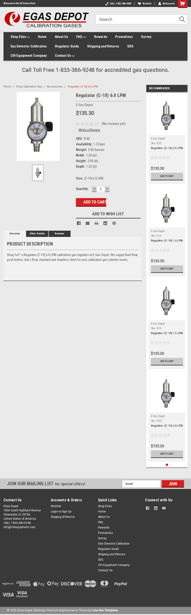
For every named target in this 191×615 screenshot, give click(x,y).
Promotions (124, 37)
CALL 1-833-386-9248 (120, 3)
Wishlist (147, 3)
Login (54, 511)
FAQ (79, 37)
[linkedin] (155, 508)
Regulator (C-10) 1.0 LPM (167, 240)
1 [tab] (167, 465)
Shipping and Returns (103, 46)
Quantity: (82, 189)
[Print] (96, 223)
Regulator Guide (67, 46)
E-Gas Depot (158, 138)
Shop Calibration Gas (29, 86)
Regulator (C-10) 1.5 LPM (167, 333)
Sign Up (66, 511)
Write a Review (89, 130)
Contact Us (63, 55)
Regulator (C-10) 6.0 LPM (83, 86)
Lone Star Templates (105, 610)
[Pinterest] (114, 223)
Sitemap (39, 610)
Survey (146, 37)
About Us (61, 37)
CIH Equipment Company (28, 55)
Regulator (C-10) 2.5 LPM (167, 148)
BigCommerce (68, 610)
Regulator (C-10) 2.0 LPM (167, 425)
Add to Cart (167, 176)
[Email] (87, 223)
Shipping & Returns (63, 517)
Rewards (100, 37)
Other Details (37, 233)
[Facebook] (79, 223)
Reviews (59, 233)
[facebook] (147, 508)
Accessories (55, 86)
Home (42, 37)
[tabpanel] (167, 139)
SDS (130, 46)
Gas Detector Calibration (28, 46)
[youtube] (164, 508)
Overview (14, 233)
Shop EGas (18, 37)
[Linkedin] (105, 223)
